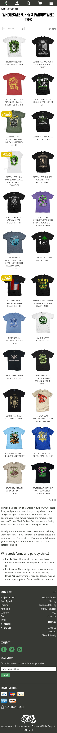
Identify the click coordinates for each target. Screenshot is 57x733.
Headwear (4, 605)
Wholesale (52, 631)
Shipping (52, 601)
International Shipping (47, 605)
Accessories (5, 609)
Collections (5, 613)
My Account (6, 624)
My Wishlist (6, 628)
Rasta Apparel (6, 601)
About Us (52, 628)
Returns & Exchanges (48, 609)
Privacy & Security (49, 635)
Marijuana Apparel (8, 597)
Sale (2, 616)
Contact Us (52, 616)
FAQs (54, 613)
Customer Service (49, 597)
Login (3, 620)
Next (53, 28)
